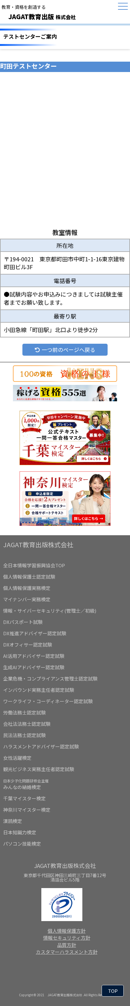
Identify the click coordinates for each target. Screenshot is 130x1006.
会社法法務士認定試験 (26, 723)
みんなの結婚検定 (26, 784)
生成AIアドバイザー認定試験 (33, 667)
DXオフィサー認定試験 (27, 644)
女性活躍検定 (17, 757)
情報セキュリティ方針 (66, 937)
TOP (113, 990)
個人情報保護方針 (67, 930)
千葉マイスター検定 (24, 798)
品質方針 (66, 945)
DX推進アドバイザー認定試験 (34, 633)
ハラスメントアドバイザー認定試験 (41, 746)
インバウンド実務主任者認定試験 (38, 689)
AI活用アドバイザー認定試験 (33, 656)
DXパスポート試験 (23, 622)
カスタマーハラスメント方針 (67, 951)
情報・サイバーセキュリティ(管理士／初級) (49, 610)
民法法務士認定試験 (24, 735)
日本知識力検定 (19, 832)
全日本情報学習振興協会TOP (34, 565)
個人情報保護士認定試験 (29, 576)
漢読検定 (12, 821)
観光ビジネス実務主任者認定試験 (38, 769)
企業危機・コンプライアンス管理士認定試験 (50, 678)
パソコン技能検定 (22, 843)
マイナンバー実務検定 (26, 599)
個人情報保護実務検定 (26, 588)
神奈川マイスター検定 (26, 809)
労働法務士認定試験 (24, 712)
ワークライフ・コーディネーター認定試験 (48, 701)
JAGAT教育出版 (42, 16)
